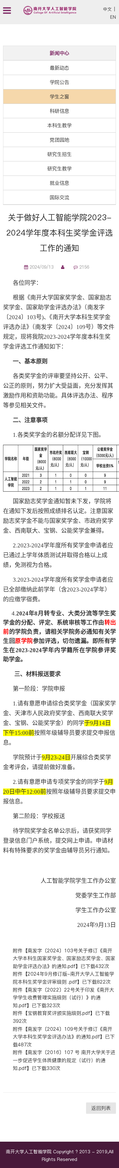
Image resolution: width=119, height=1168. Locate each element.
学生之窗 (59, 96)
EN (113, 17)
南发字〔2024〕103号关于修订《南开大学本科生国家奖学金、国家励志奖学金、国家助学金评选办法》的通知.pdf (64, 958)
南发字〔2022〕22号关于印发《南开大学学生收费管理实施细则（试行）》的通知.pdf (63, 997)
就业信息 (59, 183)
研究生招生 (59, 154)
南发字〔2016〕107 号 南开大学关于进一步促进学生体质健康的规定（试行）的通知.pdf (64, 1060)
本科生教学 (59, 125)
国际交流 (59, 197)
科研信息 (59, 111)
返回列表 (101, 1108)
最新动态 (59, 67)
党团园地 (59, 139)
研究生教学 (59, 168)
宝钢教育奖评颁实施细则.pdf (58, 1013)
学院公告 (59, 82)
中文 (107, 9)
